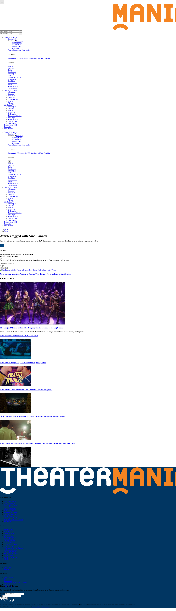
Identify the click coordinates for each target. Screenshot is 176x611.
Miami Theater (9, 510)
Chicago (11, 68)
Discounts (15, 48)
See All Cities (12, 88)
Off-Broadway (20, 58)
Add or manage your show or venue (15, 583)
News (6, 231)
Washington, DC (13, 86)
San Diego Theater (10, 552)
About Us (7, 584)
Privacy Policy (36, 607)
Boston (10, 66)
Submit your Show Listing (21, 50)
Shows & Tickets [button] (9, 37)
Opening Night (9, 533)
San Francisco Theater (11, 514)
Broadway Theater (10, 501)
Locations (11, 39)
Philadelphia (12, 79)
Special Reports (13, 99)
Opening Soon (17, 43)
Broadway (19, 41)
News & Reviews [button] (10, 90)
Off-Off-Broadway (31, 58)
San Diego (11, 81)
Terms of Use (45, 607)
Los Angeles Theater (10, 505)
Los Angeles (12, 74)
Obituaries (11, 97)
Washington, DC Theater (12, 518)
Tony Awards (8, 129)
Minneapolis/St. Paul (14, 77)
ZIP (1, 266)
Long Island (12, 72)
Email (2, 264)
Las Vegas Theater (10, 509)
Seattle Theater (9, 516)
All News (7, 559)
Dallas (10, 70)
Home (6, 229)
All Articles (11, 92)
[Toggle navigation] (2, 2)
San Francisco (12, 83)
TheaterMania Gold (10, 125)
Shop (5, 579)
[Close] (1, 258)
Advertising (8, 581)
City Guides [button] (8, 105)
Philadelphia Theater (10, 512)
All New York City (44, 58)
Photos (10, 101)
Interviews (11, 96)
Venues (10, 50)
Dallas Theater (8, 542)
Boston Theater (9, 507)
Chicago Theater (9, 503)
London (6, 569)
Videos (10, 103)
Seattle (10, 85)
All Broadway (16, 44)
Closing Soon (16, 46)
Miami (10, 75)
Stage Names (8, 577)
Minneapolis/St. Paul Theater (13, 520)
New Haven (12, 123)
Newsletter (7, 127)
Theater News (8, 530)
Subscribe (4, 268)
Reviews (11, 94)
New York (7, 567)
